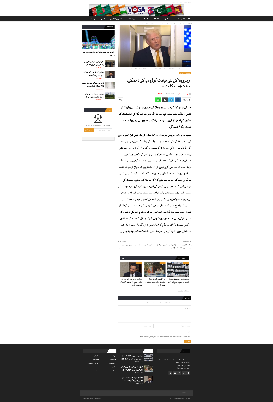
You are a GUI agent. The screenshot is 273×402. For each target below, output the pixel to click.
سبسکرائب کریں (88, 130)
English (156, 18)
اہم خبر (182, 73)
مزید (94, 18)
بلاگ (113, 371)
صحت (96, 367)
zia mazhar (97, 398)
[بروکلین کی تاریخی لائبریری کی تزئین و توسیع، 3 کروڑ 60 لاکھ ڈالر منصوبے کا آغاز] (131, 269)
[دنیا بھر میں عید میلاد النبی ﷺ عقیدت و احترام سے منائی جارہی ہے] (98, 39)
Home (184, 393)
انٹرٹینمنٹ (132, 18)
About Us (175, 2)
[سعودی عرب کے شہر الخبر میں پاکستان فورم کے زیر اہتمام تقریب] (110, 63)
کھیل (103, 18)
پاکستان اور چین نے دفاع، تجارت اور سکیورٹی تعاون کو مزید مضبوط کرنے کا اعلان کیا (174, 246)
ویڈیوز (96, 371)
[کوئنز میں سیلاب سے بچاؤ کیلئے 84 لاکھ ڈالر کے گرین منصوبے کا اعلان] (110, 85)
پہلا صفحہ (178, 18)
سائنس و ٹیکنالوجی (116, 18)
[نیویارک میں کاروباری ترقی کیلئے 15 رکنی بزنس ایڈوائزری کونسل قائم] (155, 269)
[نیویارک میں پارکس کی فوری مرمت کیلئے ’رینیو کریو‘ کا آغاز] (110, 95)
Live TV (145, 18)
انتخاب (188, 73)
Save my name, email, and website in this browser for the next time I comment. (165, 337)
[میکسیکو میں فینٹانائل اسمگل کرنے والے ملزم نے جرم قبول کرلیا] (178, 269)
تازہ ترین (166, 18)
